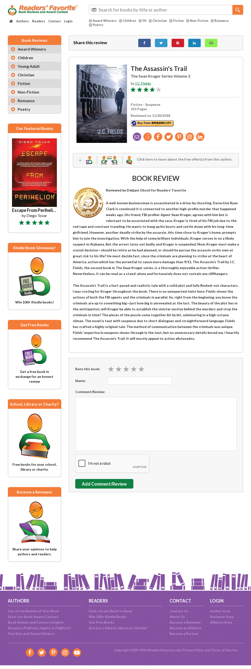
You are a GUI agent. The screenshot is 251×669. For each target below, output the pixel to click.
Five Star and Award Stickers (31, 633)
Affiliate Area (221, 622)
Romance (221, 21)
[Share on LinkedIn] (194, 43)
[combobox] (166, 9)
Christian (159, 21)
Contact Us (179, 611)
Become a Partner (184, 633)
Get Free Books (101, 622)
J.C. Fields (143, 83)
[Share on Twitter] (161, 43)
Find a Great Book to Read (110, 611)
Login (68, 21)
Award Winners (105, 21)
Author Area (220, 611)
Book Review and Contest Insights (36, 622)
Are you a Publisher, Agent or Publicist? (39, 628)
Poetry (98, 25)
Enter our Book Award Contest (33, 616)
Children (129, 21)
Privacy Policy (193, 650)
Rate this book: (87, 369)
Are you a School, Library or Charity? (118, 628)
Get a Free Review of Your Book (33, 611)
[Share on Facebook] (144, 43)
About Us (177, 616)
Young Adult (29, 66)
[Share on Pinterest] (178, 43)
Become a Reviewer (185, 622)
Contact (54, 21)
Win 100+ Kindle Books (107, 616)
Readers (38, 21)
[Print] (211, 43)
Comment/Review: (90, 392)
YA (144, 21)
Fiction (178, 21)
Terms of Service (224, 650)
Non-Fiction (199, 21)
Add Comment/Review (104, 484)
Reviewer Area (222, 616)
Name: (80, 381)
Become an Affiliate (185, 628)
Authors (22, 21)
